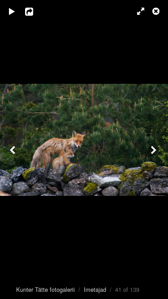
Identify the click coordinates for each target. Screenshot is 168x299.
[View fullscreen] (137, 11)
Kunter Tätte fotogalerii (45, 289)
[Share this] (35, 11)
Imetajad (95, 289)
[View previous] (13, 149)
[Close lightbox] (157, 11)
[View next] (154, 149)
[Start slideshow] (12, 11)
